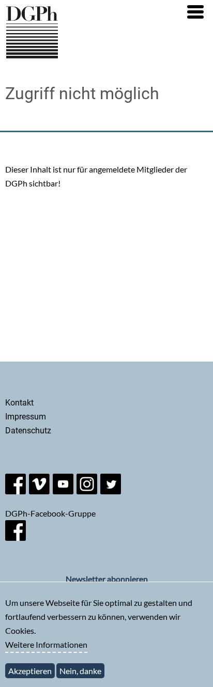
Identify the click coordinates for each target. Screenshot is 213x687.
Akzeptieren (30, 671)
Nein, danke (80, 671)
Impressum (25, 416)
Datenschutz (28, 430)
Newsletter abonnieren (107, 579)
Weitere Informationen (46, 644)
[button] (195, 12)
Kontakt (19, 403)
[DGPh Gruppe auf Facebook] (15, 537)
